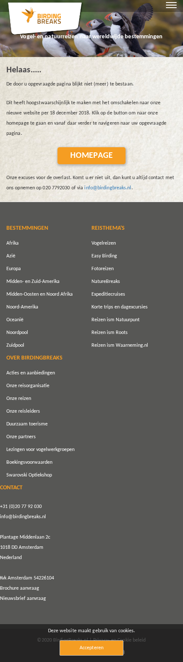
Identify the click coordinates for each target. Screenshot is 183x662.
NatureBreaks (106, 281)
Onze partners (21, 436)
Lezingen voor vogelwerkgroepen (40, 449)
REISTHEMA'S (108, 228)
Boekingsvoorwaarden (29, 462)
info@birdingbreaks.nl (107, 188)
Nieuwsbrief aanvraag (23, 598)
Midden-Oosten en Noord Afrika (39, 294)
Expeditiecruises (108, 294)
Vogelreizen (104, 243)
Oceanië (14, 319)
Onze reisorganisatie (27, 385)
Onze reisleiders (23, 411)
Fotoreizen (103, 268)
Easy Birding (104, 256)
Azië (10, 256)
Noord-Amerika (22, 307)
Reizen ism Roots (110, 332)
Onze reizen (18, 398)
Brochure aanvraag (19, 588)
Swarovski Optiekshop (29, 475)
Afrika (12, 243)
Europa (13, 268)
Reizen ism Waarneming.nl (120, 345)
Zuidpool (15, 345)
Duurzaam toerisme (27, 424)
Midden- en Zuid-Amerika (33, 281)
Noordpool (17, 332)
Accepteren (91, 648)
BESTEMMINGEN (27, 228)
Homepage (91, 155)
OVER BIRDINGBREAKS (34, 358)
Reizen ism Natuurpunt (116, 319)
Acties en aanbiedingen (30, 373)
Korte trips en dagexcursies (120, 307)
